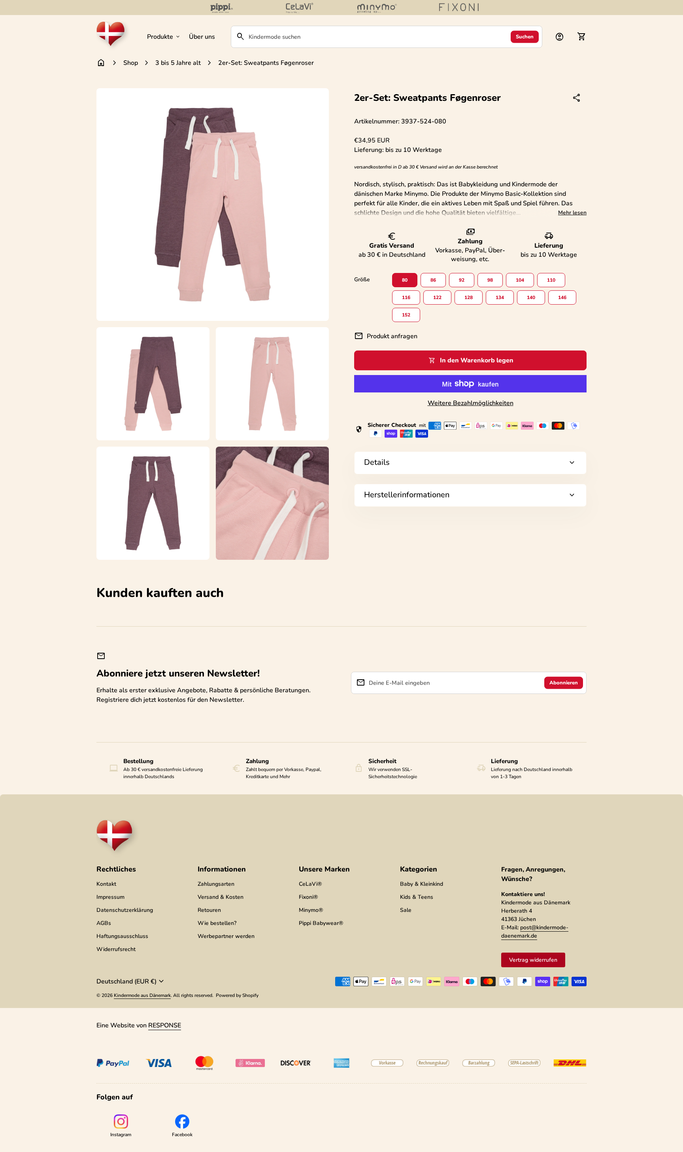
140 (531, 297)
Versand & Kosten (220, 897)
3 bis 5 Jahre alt (178, 63)
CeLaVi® (310, 884)
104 (520, 280)
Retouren (209, 910)
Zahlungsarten (216, 884)
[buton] (131, 981)
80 (405, 280)
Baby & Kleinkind (421, 884)
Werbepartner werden (226, 936)
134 (500, 297)
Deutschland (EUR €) (131, 981)
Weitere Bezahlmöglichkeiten (470, 403)
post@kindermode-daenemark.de (534, 932)
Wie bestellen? (217, 923)
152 (406, 315)
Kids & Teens (416, 897)
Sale (405, 910)
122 (437, 297)
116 (406, 297)
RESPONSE (164, 1025)
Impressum (110, 897)
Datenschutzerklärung (124, 910)
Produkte (164, 36)
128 (468, 297)
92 (461, 280)
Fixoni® (308, 897)
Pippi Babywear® (321, 923)
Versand (428, 167)
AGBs (103, 923)
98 (490, 280)
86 (433, 280)
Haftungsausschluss (122, 936)
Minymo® (311, 910)
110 (551, 280)
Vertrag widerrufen (533, 960)
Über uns (202, 36)
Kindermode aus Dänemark (142, 995)
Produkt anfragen (385, 336)
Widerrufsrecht (116, 949)
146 (562, 297)
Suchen (525, 36)
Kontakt (106, 884)
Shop (130, 63)
